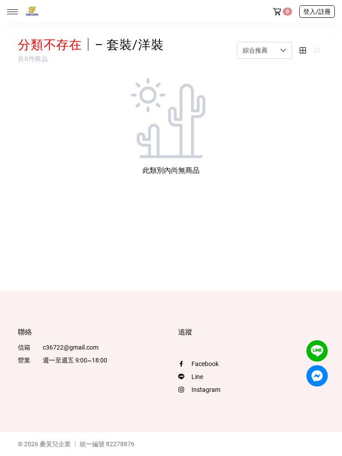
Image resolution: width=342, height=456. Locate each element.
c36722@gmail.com (70, 347)
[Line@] (317, 351)
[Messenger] (317, 376)
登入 (317, 11)
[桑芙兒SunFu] (30, 11)
